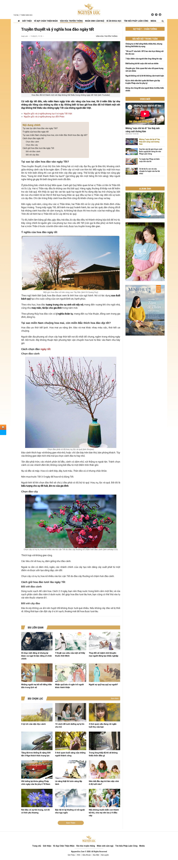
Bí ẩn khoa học (114, 21)
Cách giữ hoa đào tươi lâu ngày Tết (38, 148)
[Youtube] (160, 14)
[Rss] (152, 14)
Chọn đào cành (32, 142)
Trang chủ (36, 846)
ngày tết (46, 349)
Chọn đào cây (32, 145)
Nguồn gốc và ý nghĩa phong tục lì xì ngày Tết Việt (48, 113)
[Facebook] (156, 14)
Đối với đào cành (33, 151)
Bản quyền (105, 855)
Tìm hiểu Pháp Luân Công (136, 21)
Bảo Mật (96, 855)
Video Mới (145, 99)
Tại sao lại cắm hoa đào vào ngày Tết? (40, 128)
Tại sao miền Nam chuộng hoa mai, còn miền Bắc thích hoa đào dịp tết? (55, 135)
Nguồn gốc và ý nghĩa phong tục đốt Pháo (44, 116)
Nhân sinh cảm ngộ (94, 21)
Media (153, 21)
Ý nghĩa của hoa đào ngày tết (36, 131)
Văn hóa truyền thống (71, 21)
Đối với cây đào (32, 155)
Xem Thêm (70, 823)
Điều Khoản (86, 855)
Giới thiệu (27, 21)
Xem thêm (115, 698)
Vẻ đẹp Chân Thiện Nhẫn (46, 21)
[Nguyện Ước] (89, 9)
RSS (78, 855)
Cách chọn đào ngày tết (33, 138)
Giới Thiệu (71, 855)
